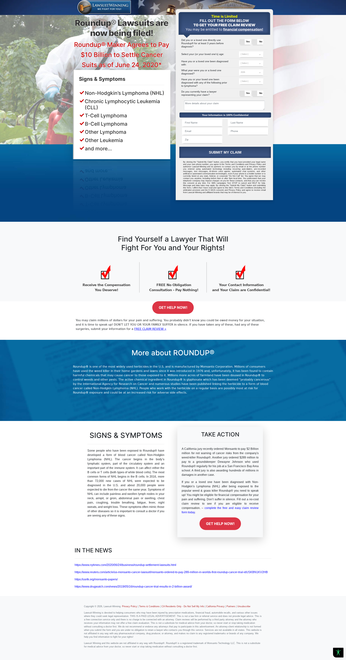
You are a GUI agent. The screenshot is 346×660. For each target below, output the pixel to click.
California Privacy (215, 606)
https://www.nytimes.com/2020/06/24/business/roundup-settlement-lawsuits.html (125, 564)
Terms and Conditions (235, 164)
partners (217, 166)
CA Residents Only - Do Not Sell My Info (183, 606)
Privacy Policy (255, 164)
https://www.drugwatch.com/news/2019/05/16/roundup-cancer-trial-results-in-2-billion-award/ (133, 586)
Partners (231, 606)
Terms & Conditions (149, 606)
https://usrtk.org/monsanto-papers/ (96, 579)
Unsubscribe (243, 606)
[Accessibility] (338, 652)
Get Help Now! (173, 307)
